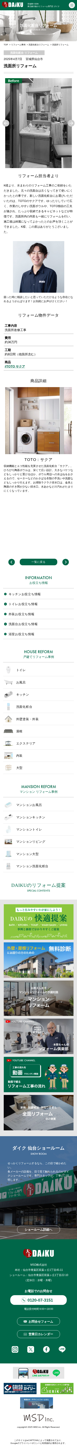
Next (71, 123)
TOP (6, 45)
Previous (5, 123)
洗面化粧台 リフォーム (24, 52)
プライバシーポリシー (30, 1443)
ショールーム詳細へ (38, 1229)
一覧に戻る (38, 561)
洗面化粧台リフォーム (39, 45)
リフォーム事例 (18, 45)
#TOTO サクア (15, 366)
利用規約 (46, 1443)
